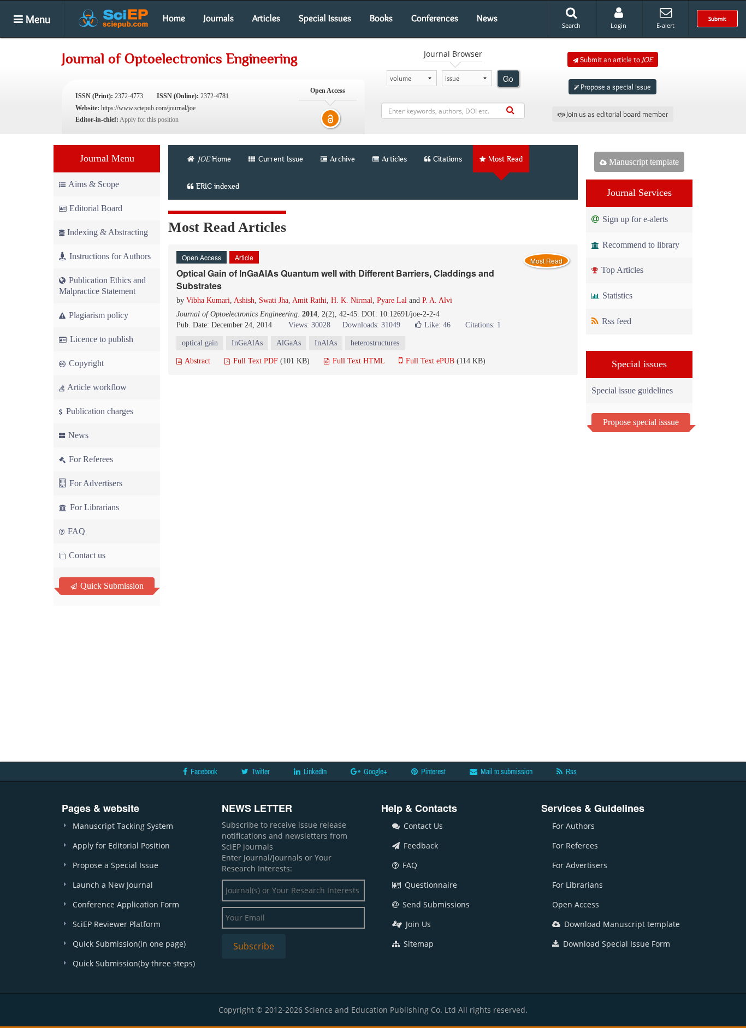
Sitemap (417, 944)
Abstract (196, 361)
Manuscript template (643, 161)
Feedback (419, 845)
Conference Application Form (126, 904)
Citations (447, 158)
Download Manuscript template (621, 924)
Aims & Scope (93, 184)
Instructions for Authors (110, 256)
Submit (717, 18)
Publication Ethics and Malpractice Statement (102, 286)
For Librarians (93, 507)
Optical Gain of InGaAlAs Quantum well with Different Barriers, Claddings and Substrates (335, 279)
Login (618, 25)
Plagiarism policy (97, 315)
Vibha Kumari (208, 300)
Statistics (616, 295)
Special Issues (325, 18)
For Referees (90, 459)
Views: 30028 (309, 325)
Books (381, 18)
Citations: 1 (483, 325)
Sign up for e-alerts (634, 219)
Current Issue (279, 158)
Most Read (505, 158)
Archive (342, 158)
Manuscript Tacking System (123, 826)
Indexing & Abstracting (107, 232)
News (487, 18)
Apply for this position (149, 119)
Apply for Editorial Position (121, 845)
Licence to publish (100, 339)
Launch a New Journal (113, 885)
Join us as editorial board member (616, 114)
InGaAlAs (247, 343)
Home (174, 18)
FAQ (75, 531)
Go (508, 78)
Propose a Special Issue (115, 865)
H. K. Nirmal (351, 300)
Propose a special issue (615, 87)
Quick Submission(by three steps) (134, 963)
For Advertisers (94, 483)
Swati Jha (273, 300)
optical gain (200, 343)
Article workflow (96, 387)
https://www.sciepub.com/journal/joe (148, 108)
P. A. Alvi (437, 300)
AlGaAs (288, 343)
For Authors (573, 826)
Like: (437, 325)
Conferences (434, 18)
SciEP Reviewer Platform (117, 924)
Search (571, 25)
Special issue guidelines (632, 390)
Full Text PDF (254, 361)
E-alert (665, 25)
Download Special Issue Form (615, 944)
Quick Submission (111, 585)
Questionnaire (429, 885)
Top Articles (621, 269)
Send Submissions (435, 904)
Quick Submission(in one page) (129, 944)
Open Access (575, 904)
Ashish (244, 300)
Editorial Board (95, 208)
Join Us (417, 924)
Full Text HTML (357, 361)
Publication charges (98, 411)
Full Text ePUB (429, 361)
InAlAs (326, 343)
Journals (219, 18)
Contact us (86, 555)
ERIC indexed (217, 186)
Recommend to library (639, 244)
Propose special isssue (641, 422)
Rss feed (615, 321)
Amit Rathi (309, 300)
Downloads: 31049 (371, 325)
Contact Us (422, 826)
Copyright (85, 363)
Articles (266, 18)
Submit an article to (615, 59)
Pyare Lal (392, 300)
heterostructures (375, 343)
